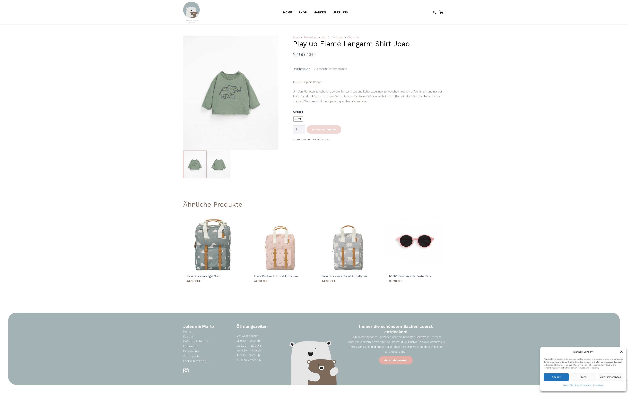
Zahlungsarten (192, 356)
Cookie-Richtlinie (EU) (196, 361)
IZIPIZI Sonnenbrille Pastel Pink (410, 276)
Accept (556, 377)
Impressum (598, 385)
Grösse (298, 111)
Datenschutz (586, 385)
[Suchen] (434, 12)
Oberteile (353, 37)
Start (296, 37)
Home (187, 331)
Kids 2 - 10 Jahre (332, 37)
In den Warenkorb (324, 129)
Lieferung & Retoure (196, 341)
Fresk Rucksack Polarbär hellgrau (344, 276)
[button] (621, 351)
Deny (583, 377)
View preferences (610, 377)
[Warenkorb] (441, 12)
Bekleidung (310, 37)
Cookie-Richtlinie (570, 385)
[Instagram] (186, 371)
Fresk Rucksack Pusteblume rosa (276, 276)
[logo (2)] (191, 12)
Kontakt (188, 336)
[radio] (298, 119)
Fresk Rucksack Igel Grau (203, 276)
